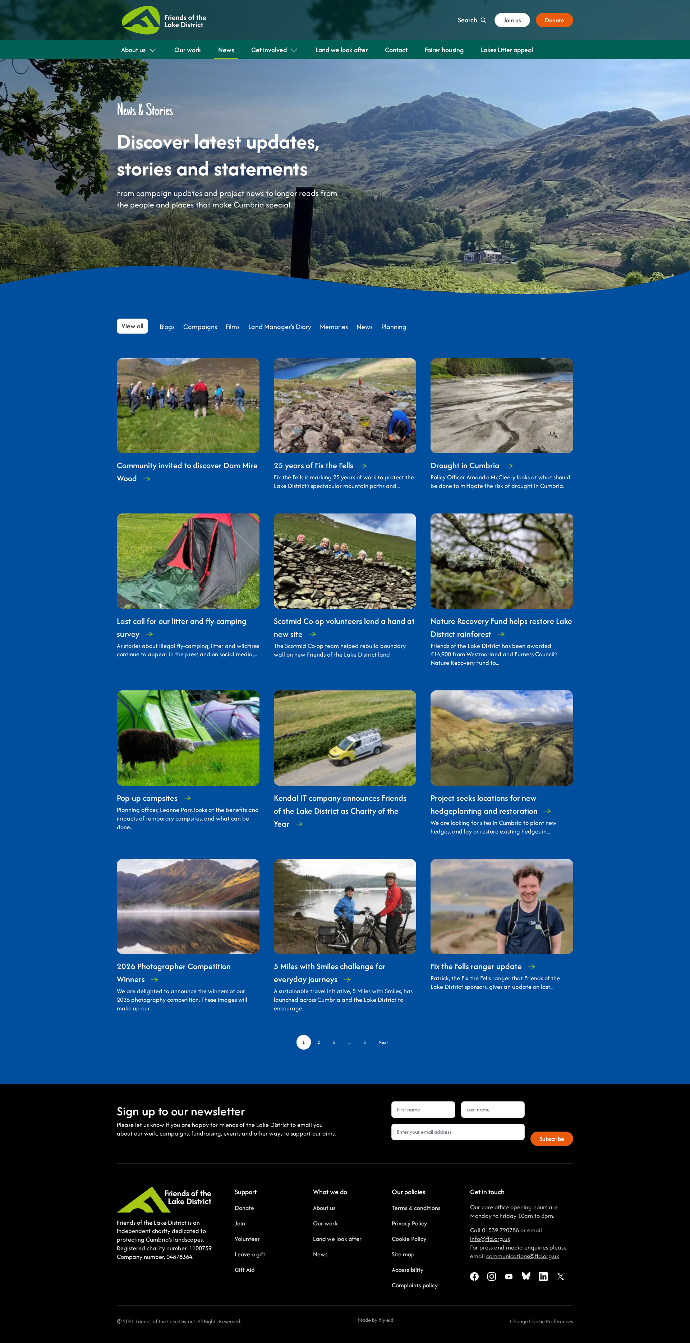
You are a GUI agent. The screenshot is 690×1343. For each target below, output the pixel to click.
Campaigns (200, 327)
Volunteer (247, 1238)
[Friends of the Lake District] (164, 20)
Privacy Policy (409, 1223)
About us (324, 1207)
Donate (244, 1207)
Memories (334, 327)
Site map (403, 1254)
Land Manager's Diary (279, 327)
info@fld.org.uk (490, 1238)
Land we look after (337, 1238)
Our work (325, 1223)
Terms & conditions (416, 1207)
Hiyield (385, 1320)
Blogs (167, 327)
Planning (393, 327)
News (364, 327)
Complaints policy (415, 1285)
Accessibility (407, 1269)
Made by (368, 1320)
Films (233, 327)
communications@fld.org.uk (522, 1256)
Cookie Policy (409, 1238)
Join (240, 1223)
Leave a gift (250, 1254)
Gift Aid (244, 1269)
